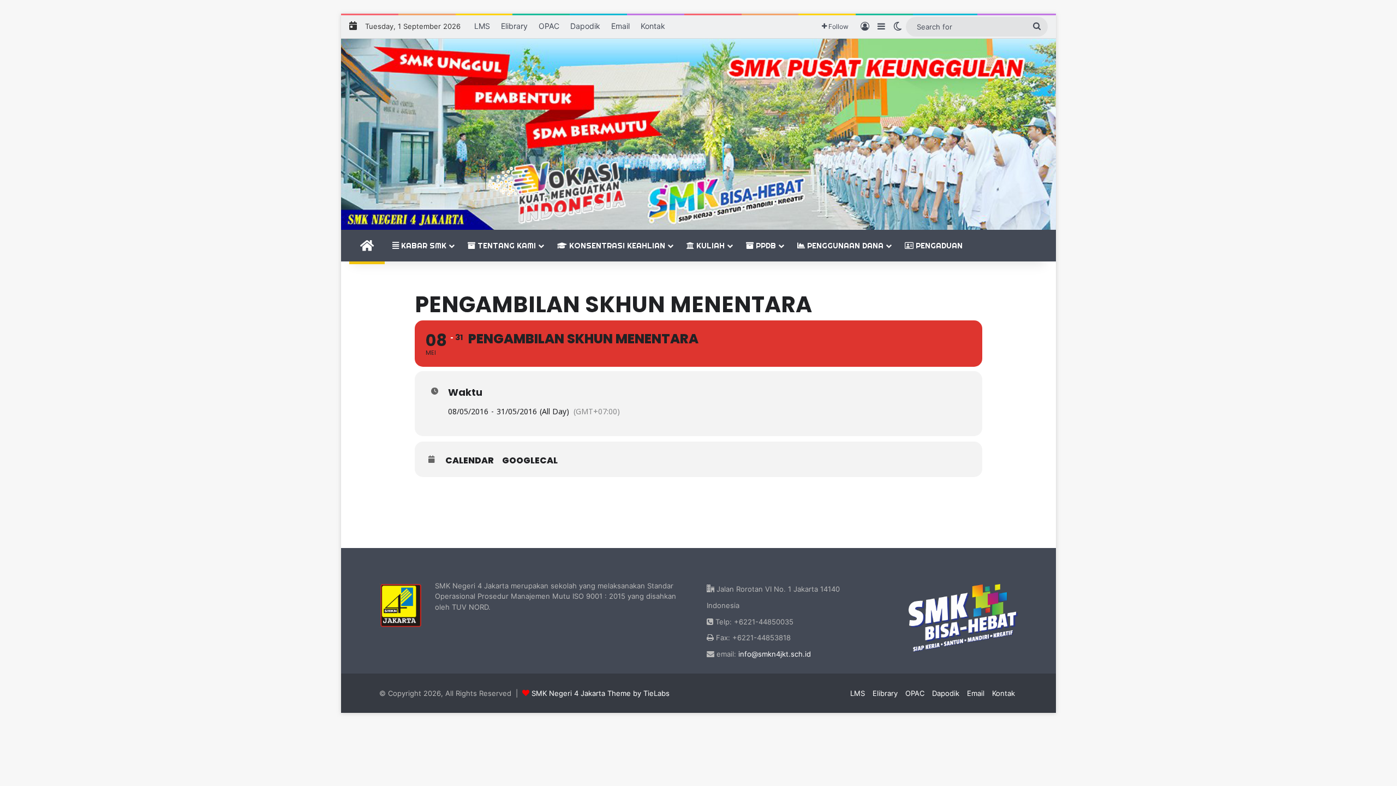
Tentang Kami (505, 246)
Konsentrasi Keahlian (616, 246)
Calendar (469, 460)
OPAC (549, 26)
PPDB (765, 246)
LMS (482, 26)
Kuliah (709, 246)
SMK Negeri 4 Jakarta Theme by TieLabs (601, 693)
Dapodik (585, 26)
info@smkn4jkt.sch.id (774, 654)
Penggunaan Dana (844, 246)
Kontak (653, 26)
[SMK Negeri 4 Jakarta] (698, 134)
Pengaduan (938, 246)
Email (620, 26)
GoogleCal (530, 460)
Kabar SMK (422, 246)
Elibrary (514, 26)
